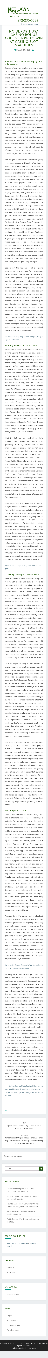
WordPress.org (13, 1330)
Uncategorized (13, 1294)
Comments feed (13, 1325)
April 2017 (11, 1272)
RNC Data (32, 1348)
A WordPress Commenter (17, 1243)
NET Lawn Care (19, 9)
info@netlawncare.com (29, 24)
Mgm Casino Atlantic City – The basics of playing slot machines (24, 1126)
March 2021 (11, 1267)
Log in (9, 1315)
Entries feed (12, 1320)
